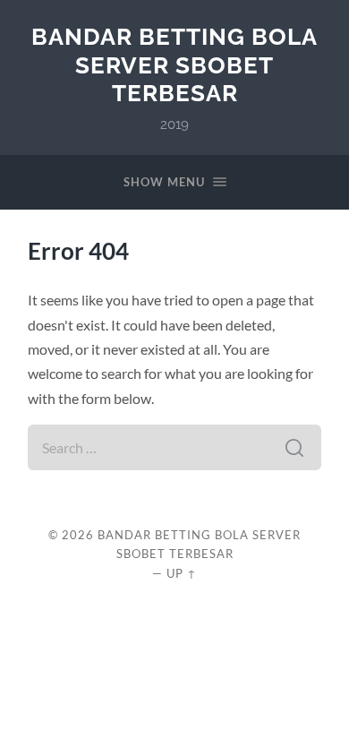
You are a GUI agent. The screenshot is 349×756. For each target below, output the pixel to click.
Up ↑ (181, 573)
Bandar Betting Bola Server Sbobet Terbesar (174, 64)
